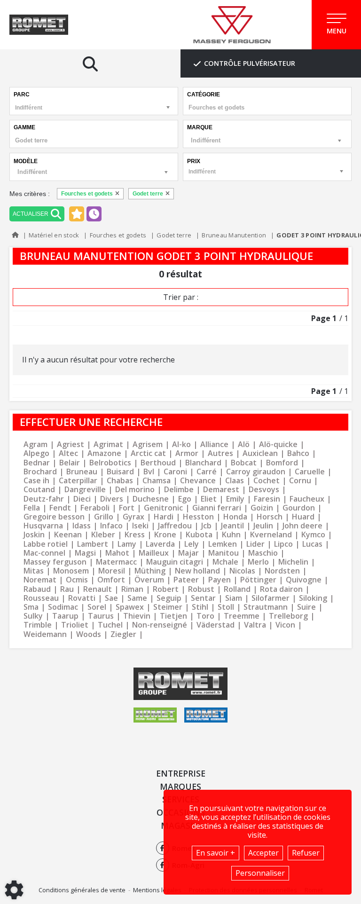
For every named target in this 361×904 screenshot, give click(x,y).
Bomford (282, 462)
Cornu (300, 480)
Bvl (148, 471)
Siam (233, 598)
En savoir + (215, 853)
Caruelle (310, 471)
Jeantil (232, 525)
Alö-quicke (278, 444)
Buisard (120, 471)
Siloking (313, 598)
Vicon (285, 625)
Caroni (175, 471)
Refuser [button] (306, 853)
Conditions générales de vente (82, 890)
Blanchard (203, 462)
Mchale (225, 562)
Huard (303, 516)
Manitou (223, 553)
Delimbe (179, 489)
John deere (302, 525)
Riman (132, 589)
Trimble (38, 625)
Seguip (169, 598)
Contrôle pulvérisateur (249, 63)
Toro (205, 616)
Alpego (36, 453)
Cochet (266, 480)
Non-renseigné (159, 625)
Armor (186, 453)
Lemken (222, 544)
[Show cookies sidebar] (14, 889)
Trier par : (180, 297)
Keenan (68, 534)
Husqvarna (43, 525)
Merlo (258, 562)
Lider (255, 544)
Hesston (198, 516)
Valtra (255, 625)
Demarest (221, 489)
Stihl (200, 607)
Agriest (70, 444)
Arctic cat (148, 453)
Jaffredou (175, 525)
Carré (206, 471)
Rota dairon (281, 589)
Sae (111, 598)
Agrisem (148, 444)
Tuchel (110, 625)
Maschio (263, 553)
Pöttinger (258, 579)
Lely (191, 544)
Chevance (198, 480)
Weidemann (45, 634)
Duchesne (151, 499)
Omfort (111, 579)
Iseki (140, 525)
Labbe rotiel (46, 544)
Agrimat (108, 444)
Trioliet (74, 625)
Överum (149, 579)
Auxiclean (260, 453)
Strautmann (265, 607)
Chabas (120, 480)
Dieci (82, 499)
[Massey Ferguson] (232, 25)
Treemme (241, 616)
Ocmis (77, 579)
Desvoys (264, 489)
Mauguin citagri (174, 562)
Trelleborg (288, 616)
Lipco (283, 544)
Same (137, 598)
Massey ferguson (55, 562)
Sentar (203, 598)
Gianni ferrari (216, 507)
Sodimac (63, 607)
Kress (135, 534)
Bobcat (244, 462)
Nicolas (242, 570)
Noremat (40, 579)
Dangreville (85, 489)
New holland (197, 570)
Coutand (39, 489)
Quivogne (304, 579)
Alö (244, 444)
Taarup (65, 616)
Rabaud (37, 589)
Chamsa (156, 480)
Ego (184, 499)
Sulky (33, 616)
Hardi (163, 516)
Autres (220, 453)
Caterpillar (78, 480)
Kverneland (271, 534)
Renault (97, 589)
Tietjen (173, 616)
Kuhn (231, 534)
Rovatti (81, 598)
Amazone (104, 453)
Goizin (262, 507)
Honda (235, 516)
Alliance (214, 444)
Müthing (149, 570)
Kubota (199, 534)
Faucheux (307, 499)
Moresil (111, 570)
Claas (234, 480)
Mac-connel (44, 553)
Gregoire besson (54, 516)
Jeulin (263, 525)
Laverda (160, 544)
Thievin (136, 616)
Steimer (167, 607)
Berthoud (158, 462)
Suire (306, 607)
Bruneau (81, 471)
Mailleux (154, 553)
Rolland (237, 589)
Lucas (312, 544)
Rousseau (41, 598)
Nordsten (282, 570)
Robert (166, 589)
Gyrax (133, 516)
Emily (235, 499)
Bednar (37, 462)
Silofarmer (270, 598)
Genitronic (163, 507)
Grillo (103, 516)
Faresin (267, 499)
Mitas (34, 570)
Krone (165, 534)
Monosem (71, 570)
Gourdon (299, 507)
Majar (188, 553)
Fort (126, 507)
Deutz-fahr (44, 499)
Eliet (209, 499)
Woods (88, 634)
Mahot (117, 553)
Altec (68, 453)
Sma (31, 607)
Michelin (293, 562)
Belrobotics (110, 462)
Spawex (130, 607)
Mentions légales (157, 890)
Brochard (40, 471)
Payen (219, 579)
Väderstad (215, 625)
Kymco (313, 534)
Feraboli (95, 507)
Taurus (101, 616)
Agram (35, 444)
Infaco (111, 525)
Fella (32, 507)
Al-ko (181, 444)
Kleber (103, 534)
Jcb (206, 525)
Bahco (298, 453)
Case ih (36, 480)
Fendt (60, 507)
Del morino (135, 489)
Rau (67, 589)
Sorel (96, 607)
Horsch (270, 516)
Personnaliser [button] (260, 873)
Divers (111, 499)
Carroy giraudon (255, 471)
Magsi (85, 553)
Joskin (34, 534)
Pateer (186, 579)
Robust (201, 589)
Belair (69, 462)
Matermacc (116, 562)
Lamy (127, 544)
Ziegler (123, 634)
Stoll (226, 607)
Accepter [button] (263, 853)
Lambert (92, 544)
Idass (81, 525)
